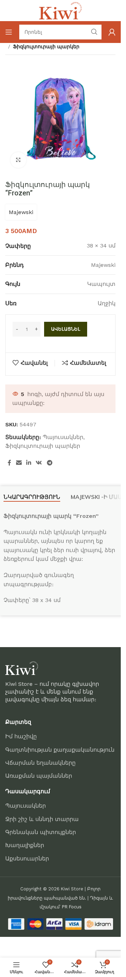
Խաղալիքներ (24, 845)
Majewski (21, 212)
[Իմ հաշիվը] (112, 32)
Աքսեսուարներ (27, 858)
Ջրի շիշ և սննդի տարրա (42, 819)
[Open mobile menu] (9, 32)
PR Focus (72, 906)
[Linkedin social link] (28, 463)
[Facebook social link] (9, 463)
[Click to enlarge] (18, 160)
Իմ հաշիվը (21, 736)
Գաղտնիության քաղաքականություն (59, 749)
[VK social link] (39, 463)
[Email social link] (19, 463)
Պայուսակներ (63, 437)
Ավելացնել (65, 329)
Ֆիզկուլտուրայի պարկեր (46, 46)
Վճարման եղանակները (40, 762)
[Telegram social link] (49, 463)
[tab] (32, 497)
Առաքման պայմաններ (38, 775)
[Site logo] (60, 10)
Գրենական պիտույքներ (40, 832)
